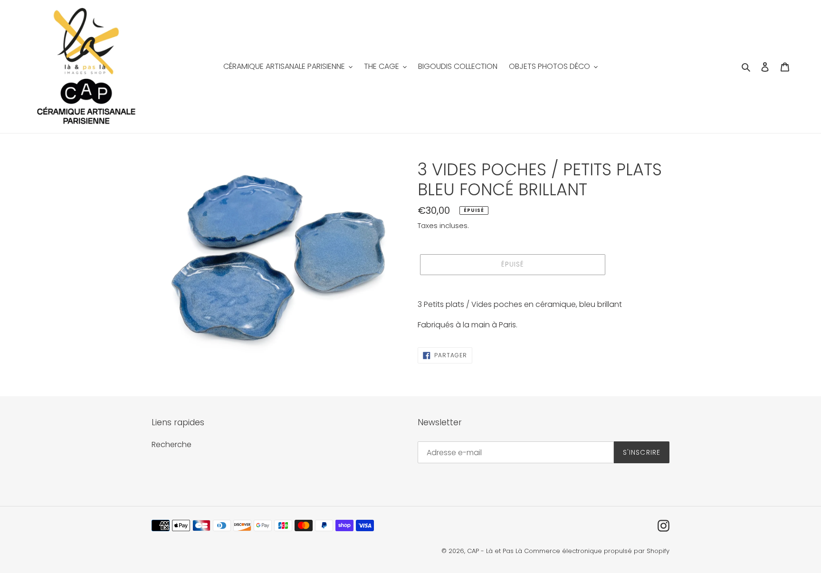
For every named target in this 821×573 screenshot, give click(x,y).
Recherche (171, 444)
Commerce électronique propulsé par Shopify (596, 550)
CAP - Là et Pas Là (494, 550)
